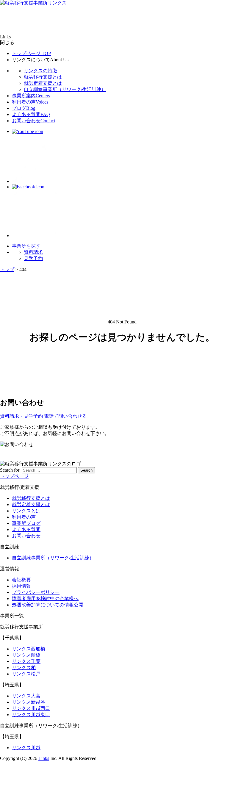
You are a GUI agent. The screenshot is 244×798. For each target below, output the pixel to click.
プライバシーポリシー (36, 592)
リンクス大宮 (26, 695)
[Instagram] (36, 235)
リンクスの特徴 (40, 70)
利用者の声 (30, 101)
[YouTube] (27, 131)
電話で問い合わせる (65, 416)
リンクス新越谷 (28, 702)
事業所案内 (31, 95)
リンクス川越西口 (31, 708)
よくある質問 (31, 114)
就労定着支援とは (43, 83)
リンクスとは (26, 510)
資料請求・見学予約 (21, 416)
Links (43, 758)
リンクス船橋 (26, 655)
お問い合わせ (33, 120)
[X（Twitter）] (36, 181)
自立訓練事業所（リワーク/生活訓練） (65, 89)
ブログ (23, 108)
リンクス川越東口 (31, 714)
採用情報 (21, 586)
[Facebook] (28, 186)
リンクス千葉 (26, 661)
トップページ (31, 53)
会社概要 (21, 579)
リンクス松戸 (26, 673)
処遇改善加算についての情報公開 (47, 604)
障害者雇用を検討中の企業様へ (45, 598)
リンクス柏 (24, 667)
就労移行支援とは (43, 76)
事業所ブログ (26, 523)
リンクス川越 (26, 747)
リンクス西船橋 (28, 648)
